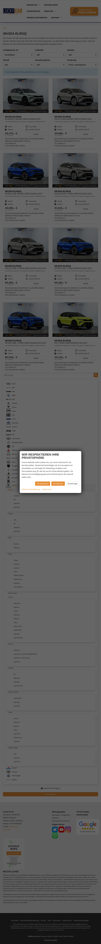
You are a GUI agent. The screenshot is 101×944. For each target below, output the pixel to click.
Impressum (46, 489)
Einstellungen (73, 483)
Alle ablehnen (58, 483)
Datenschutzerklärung (31, 489)
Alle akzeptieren (43, 483)
